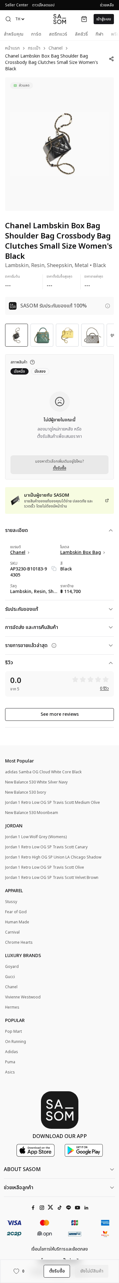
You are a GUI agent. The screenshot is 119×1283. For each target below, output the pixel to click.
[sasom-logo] (60, 18)
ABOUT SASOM (22, 1169)
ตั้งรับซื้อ (59, 468)
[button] (8, 19)
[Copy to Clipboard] (53, 568)
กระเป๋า (34, 48)
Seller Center (16, 5)
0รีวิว (104, 688)
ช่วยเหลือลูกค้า (18, 1187)
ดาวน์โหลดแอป (43, 5)
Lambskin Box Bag (80, 552)
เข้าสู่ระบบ (103, 19)
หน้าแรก (12, 48)
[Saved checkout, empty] (84, 19)
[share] (111, 58)
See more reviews (60, 714)
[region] (59, 144)
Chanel (56, 48)
